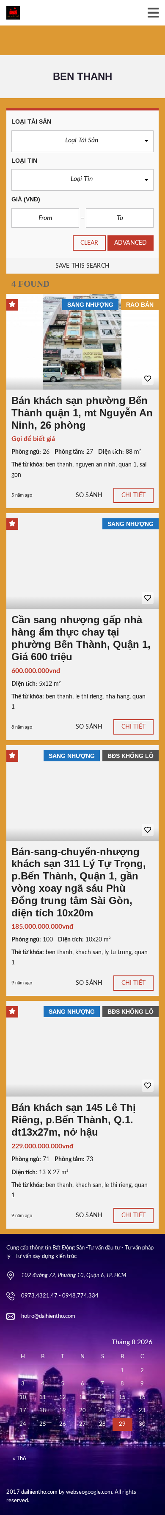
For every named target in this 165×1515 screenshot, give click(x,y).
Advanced (130, 243)
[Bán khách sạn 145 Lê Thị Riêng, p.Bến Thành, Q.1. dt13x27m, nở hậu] (82, 1049)
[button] (82, 141)
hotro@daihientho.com (48, 1316)
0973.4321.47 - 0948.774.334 (60, 1296)
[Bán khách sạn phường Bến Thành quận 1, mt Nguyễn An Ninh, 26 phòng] (82, 342)
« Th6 (19, 1458)
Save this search (82, 266)
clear (89, 243)
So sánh (89, 495)
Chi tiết (133, 495)
